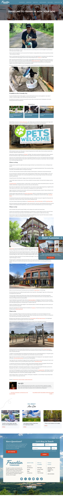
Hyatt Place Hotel (49, 201)
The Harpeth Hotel (12, 183)
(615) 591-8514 (51, 474)
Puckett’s (33, 307)
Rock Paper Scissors (41, 318)
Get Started (11, 451)
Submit (45, 454)
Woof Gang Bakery (32, 299)
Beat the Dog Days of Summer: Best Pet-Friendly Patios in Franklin (16, 115)
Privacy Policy (49, 450)
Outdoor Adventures (28, 379)
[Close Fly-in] (61, 238)
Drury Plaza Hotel (39, 201)
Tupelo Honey (36, 290)
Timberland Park (41, 370)
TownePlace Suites (30, 201)
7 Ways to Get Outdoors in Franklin (52, 423)
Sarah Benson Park (38, 361)
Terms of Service (54, 450)
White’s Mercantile (23, 121)
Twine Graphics (33, 318)
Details (45, 425)
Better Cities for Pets (36, 60)
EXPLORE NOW (51, 257)
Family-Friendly (21, 379)
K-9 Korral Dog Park (46, 349)
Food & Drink (15, 379)
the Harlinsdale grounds (18, 358)
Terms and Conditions (36, 483)
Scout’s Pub (11, 248)
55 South (26, 154)
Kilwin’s (39, 57)
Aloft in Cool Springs (29, 193)
